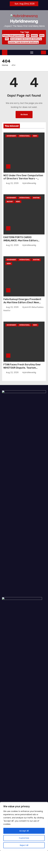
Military (10, 202)
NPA (6, 39)
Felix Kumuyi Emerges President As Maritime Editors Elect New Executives (22, 302)
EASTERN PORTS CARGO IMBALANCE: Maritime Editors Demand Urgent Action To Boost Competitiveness (22, 242)
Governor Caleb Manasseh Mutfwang (26, 39)
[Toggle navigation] (32, 52)
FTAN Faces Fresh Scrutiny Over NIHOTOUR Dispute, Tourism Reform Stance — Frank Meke (22, 367)
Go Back (24, 114)
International (24, 136)
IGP (27, 35)
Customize (24, 838)
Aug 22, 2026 (12, 183)
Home (5, 65)
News (35, 136)
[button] (37, 52)
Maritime (36, 198)
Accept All (24, 830)
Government (11, 136)
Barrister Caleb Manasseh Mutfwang (23, 42)
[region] (24, 826)
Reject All (24, 845)
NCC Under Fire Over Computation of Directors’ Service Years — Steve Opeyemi (23, 178)
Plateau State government (13, 35)
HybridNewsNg (29, 183)
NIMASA (34, 35)
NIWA (42, 35)
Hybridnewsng (24, 21)
